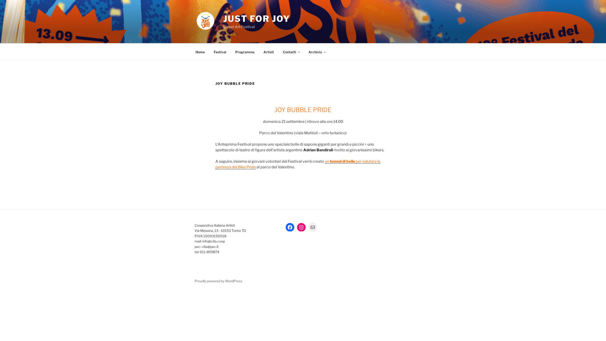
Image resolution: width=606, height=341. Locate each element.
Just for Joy (256, 18)
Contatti (289, 52)
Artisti (268, 52)
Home (200, 52)
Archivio (315, 52)
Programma (244, 52)
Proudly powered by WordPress (218, 281)
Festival (220, 52)
